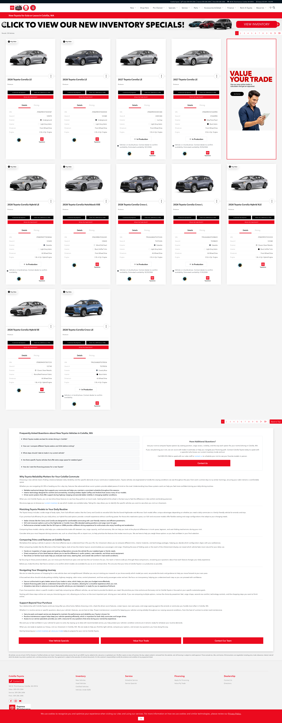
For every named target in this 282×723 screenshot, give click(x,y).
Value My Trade (180, 683)
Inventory (81, 675)
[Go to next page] (275, 33)
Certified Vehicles (82, 686)
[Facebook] (11, 701)
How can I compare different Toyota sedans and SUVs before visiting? (48, 446)
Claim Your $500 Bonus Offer (42, 92)
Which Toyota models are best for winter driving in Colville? (45, 439)
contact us (198, 456)
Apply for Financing (181, 680)
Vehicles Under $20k (83, 690)
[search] (274, 7)
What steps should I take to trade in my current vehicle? (43, 453)
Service (129, 675)
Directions (228, 683)
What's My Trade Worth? (30, 97)
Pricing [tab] (36, 105)
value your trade (57, 631)
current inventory (51, 503)
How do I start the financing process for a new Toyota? (43, 467)
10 (271, 33)
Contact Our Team (223, 640)
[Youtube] (20, 701)
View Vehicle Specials (59, 640)
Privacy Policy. (234, 713)
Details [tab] (24, 105)
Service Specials (131, 683)
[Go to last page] (279, 33)
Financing (179, 675)
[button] (12, 41)
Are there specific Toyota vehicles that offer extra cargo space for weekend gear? (52, 460)
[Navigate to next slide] (280, 24)
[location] (228, 2)
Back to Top (276, 421)
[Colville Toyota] (23, 7)
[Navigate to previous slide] (1, 24)
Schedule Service (131, 680)
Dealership (229, 675)
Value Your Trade (141, 640)
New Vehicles (81, 680)
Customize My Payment (18, 92)
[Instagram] (15, 701)
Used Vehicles (81, 683)
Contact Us (203, 463)
